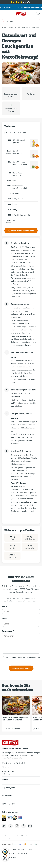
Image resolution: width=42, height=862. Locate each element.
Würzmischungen (33, 753)
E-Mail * (5, 618)
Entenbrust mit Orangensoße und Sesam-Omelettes (15, 718)
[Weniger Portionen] (6, 132)
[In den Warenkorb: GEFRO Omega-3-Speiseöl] (37, 145)
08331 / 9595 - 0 (10, 767)
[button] (2, 2)
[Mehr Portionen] (14, 132)
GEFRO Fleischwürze (17, 152)
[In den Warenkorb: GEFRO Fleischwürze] (37, 156)
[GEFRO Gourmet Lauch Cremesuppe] (34, 165)
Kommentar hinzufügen (21, 668)
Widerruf (31, 849)
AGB (14, 849)
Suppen (14, 753)
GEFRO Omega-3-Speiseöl (19, 141)
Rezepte (10, 27)
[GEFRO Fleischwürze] (34, 154)
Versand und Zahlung (9, 857)
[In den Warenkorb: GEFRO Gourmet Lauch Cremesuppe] (37, 167)
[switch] (5, 858)
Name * (5, 606)
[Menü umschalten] (4, 14)
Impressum (22, 849)
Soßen (20, 753)
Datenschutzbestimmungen (27, 657)
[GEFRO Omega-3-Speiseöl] (34, 143)
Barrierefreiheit (22, 853)
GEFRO (4, 27)
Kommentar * (8, 631)
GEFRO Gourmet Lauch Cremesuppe (19, 163)
